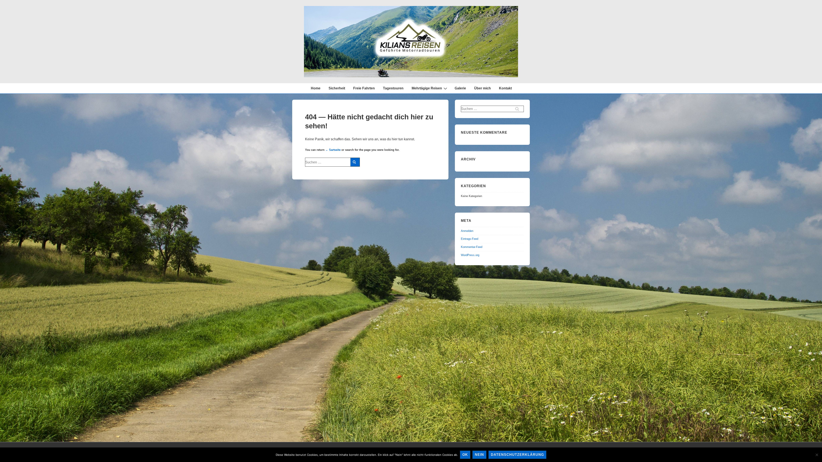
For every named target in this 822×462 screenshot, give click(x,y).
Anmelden (467, 230)
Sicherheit (337, 88)
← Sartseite (333, 149)
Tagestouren (393, 88)
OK (465, 454)
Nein (479, 454)
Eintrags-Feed (469, 238)
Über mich (482, 88)
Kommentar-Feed (471, 247)
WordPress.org (470, 255)
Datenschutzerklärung (517, 454)
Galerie (460, 88)
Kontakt (505, 88)
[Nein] (817, 455)
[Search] (355, 162)
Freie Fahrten (364, 88)
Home (315, 88)
